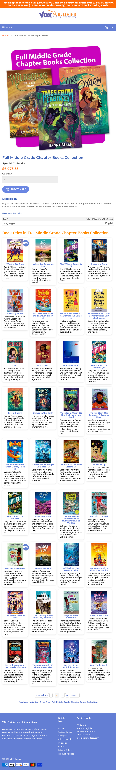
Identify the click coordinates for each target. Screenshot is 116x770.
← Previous (42, 695)
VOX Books (15, 759)
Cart (111, 27)
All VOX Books (65, 739)
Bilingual (62, 735)
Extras (61, 746)
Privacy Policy (65, 750)
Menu (9, 27)
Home (5, 35)
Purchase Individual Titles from (58, 702)
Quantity (7, 173)
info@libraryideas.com (88, 738)
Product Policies (66, 754)
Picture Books (65, 732)
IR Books (62, 743)
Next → (74, 695)
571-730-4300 (83, 734)
